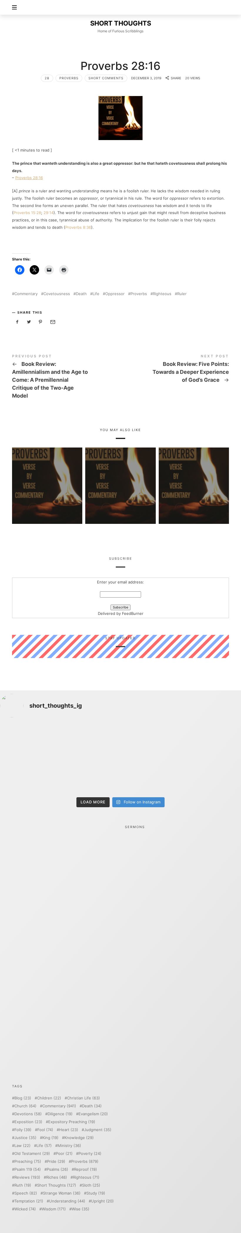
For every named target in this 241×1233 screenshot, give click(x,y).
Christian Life (83, 1098)
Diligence (60, 1114)
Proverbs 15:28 (27, 212)
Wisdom (54, 1209)
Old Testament (32, 1153)
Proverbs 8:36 (78, 227)
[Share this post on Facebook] (17, 322)
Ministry (69, 1146)
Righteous (162, 294)
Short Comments (105, 78)
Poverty (89, 1153)
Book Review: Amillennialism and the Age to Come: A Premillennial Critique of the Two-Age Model (66, 377)
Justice (25, 1138)
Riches (56, 1177)
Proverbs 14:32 (47, 477)
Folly (22, 1130)
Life (96, 294)
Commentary (26, 294)
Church (25, 1106)
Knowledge (79, 1138)
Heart (68, 1130)
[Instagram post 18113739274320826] (151, 776)
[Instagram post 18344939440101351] (29, 776)
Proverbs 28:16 (29, 177)
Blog (22, 1098)
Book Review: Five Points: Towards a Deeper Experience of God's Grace (174, 369)
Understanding (67, 1201)
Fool (45, 1130)
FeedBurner (132, 613)
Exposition (28, 1122)
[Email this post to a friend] (52, 322)
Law (22, 1146)
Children (49, 1098)
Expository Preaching (71, 1122)
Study (95, 1193)
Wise (80, 1209)
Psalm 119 (27, 1169)
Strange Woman (62, 1193)
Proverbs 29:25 (194, 477)
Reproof (85, 1169)
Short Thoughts (56, 1185)
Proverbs (68, 78)
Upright (102, 1201)
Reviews (27, 1177)
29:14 (48, 212)
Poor (64, 1153)
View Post (47, 494)
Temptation (28, 1201)
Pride (56, 1161)
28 (47, 78)
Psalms (57, 1169)
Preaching (27, 1161)
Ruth (22, 1185)
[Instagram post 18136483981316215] (90, 776)
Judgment (97, 1130)
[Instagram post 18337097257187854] (90, 740)
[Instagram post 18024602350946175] (151, 740)
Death (81, 294)
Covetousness (56, 294)
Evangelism (93, 1114)
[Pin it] (40, 322)
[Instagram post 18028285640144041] (29, 740)
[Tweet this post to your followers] (29, 322)
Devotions (28, 1114)
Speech (25, 1193)
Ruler (182, 294)
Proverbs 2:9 (120, 477)
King (50, 1138)
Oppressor (115, 294)
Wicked (25, 1209)
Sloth (91, 1185)
